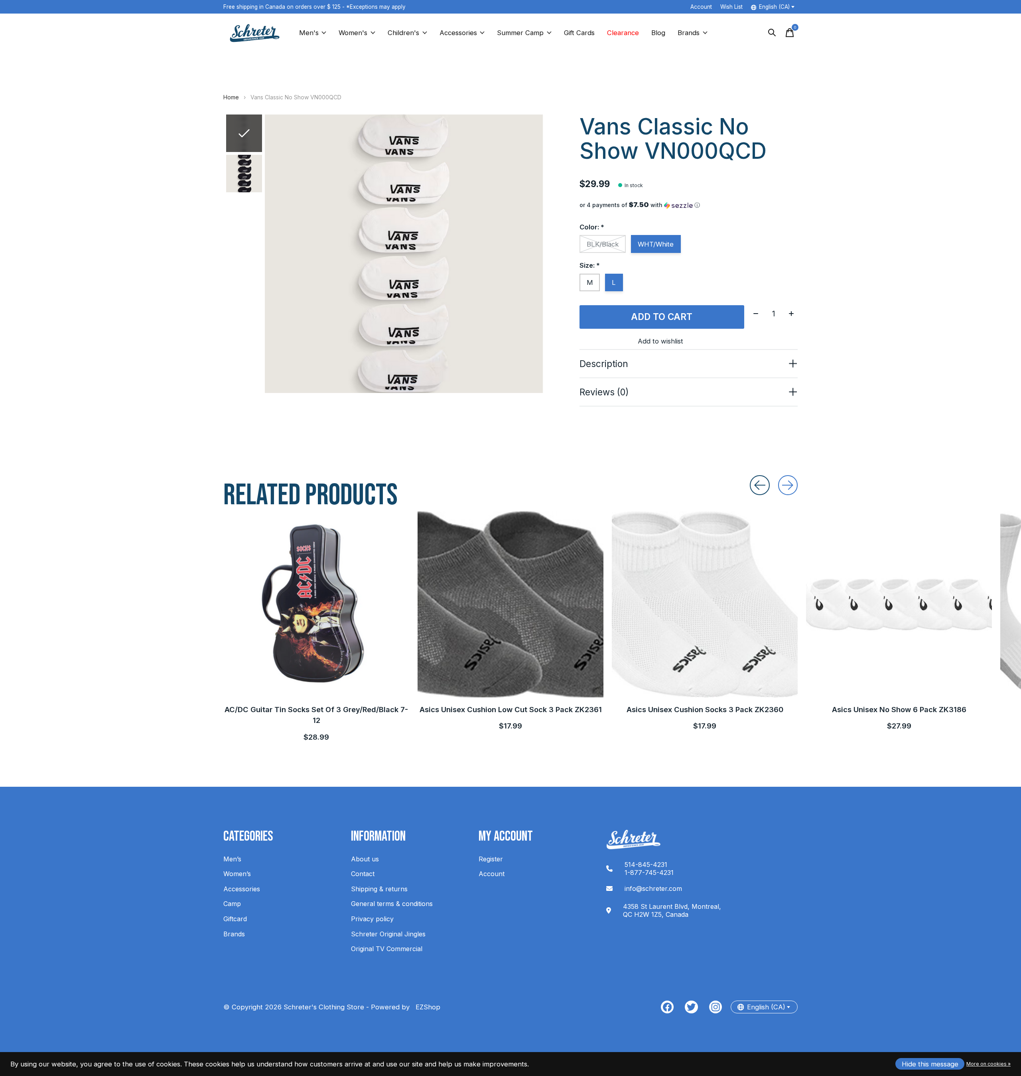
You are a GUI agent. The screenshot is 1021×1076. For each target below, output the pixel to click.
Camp (232, 904)
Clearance (623, 33)
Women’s (237, 874)
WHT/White (656, 244)
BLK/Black (603, 244)
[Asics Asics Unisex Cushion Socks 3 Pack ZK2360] (705, 604)
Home (231, 97)
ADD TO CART (661, 316)
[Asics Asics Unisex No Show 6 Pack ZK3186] (899, 604)
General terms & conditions (392, 904)
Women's (353, 33)
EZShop (426, 1007)
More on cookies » (988, 1064)
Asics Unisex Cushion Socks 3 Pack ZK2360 (705, 709)
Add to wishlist (660, 341)
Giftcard (235, 919)
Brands (689, 33)
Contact (362, 874)
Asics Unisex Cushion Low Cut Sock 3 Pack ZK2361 (511, 709)
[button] (688, 205)
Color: (591, 227)
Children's (403, 33)
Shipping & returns (379, 889)
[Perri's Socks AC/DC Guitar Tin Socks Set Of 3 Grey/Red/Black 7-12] (316, 604)
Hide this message (930, 1064)
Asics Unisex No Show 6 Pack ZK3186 (899, 709)
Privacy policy (372, 919)
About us (365, 859)
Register (491, 859)
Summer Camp (520, 33)
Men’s (232, 859)
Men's (309, 33)
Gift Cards (579, 33)
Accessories (458, 33)
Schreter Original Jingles (388, 934)
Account (492, 874)
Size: (589, 265)
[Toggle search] (772, 33)
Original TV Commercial (386, 949)
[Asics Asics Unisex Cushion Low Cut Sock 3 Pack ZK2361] (510, 604)
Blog (658, 33)
